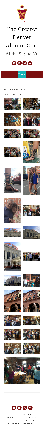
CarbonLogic (28, 423)
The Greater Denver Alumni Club (22, 37)
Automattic (16, 420)
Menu (23, 74)
